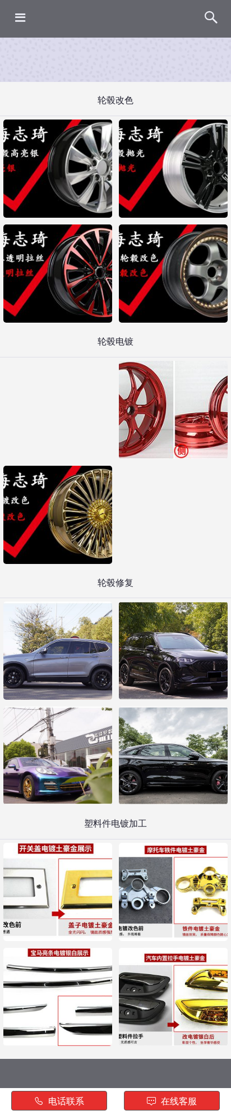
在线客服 (178, 1101)
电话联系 (65, 1101)
